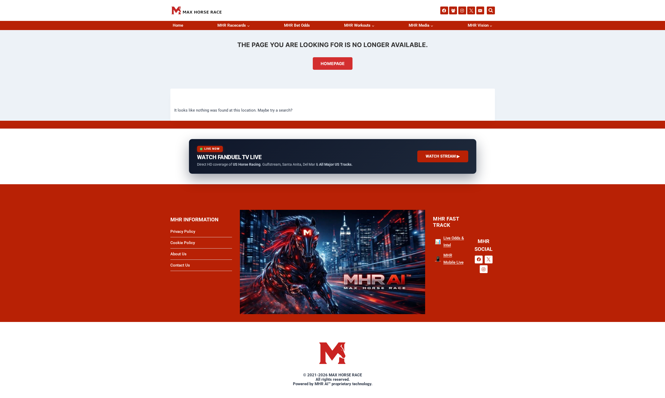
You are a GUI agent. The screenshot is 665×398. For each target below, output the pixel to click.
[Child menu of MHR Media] (431, 25)
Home (178, 25)
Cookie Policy (182, 242)
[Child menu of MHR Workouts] (372, 25)
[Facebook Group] (453, 10)
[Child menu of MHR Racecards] (248, 25)
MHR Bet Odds (297, 25)
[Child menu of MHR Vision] (490, 25)
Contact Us (180, 265)
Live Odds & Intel (449, 241)
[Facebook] (444, 10)
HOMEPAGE (333, 63)
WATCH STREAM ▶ (443, 156)
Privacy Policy (182, 231)
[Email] (480, 10)
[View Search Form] (491, 11)
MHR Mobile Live (449, 259)
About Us (178, 254)
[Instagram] (462, 10)
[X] (471, 10)
